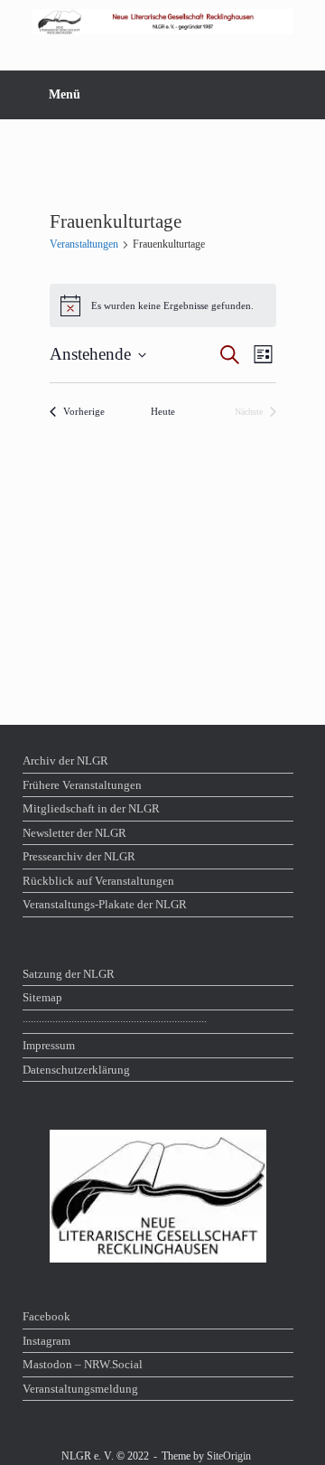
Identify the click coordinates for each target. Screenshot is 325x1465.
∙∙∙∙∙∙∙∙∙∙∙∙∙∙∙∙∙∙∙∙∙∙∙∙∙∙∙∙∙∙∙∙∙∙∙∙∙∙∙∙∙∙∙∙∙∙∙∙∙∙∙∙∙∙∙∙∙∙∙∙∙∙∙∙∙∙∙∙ (115, 1021)
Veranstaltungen (84, 244)
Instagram (46, 1341)
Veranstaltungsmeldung (80, 1388)
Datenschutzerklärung (76, 1069)
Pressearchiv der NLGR (79, 856)
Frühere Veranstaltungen (82, 785)
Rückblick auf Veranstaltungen (98, 880)
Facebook (46, 1316)
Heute (163, 411)
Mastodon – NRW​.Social (83, 1364)
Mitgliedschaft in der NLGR (91, 808)
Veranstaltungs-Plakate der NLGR (105, 904)
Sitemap (42, 997)
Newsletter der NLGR (74, 833)
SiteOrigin (229, 1456)
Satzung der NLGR (69, 974)
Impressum (49, 1045)
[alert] (163, 305)
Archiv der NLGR (65, 760)
